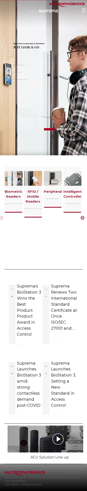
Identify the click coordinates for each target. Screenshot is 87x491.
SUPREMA (40, 16)
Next (81, 217)
